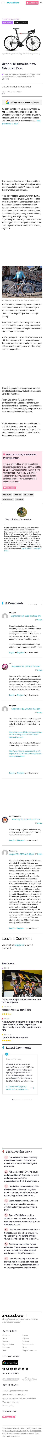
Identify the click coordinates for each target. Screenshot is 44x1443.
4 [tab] (18, 1099)
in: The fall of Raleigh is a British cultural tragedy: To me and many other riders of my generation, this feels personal (17, 1088)
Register (20, 653)
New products (20, 22)
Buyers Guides (8, 1345)
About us (6, 1336)
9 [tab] (29, 1099)
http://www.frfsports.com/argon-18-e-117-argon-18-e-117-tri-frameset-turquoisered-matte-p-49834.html (25, 753)
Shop (25, 1347)
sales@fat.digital (29, 1398)
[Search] (41, 2)
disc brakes (28, 495)
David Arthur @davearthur (19, 519)
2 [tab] (14, 1099)
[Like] (36, 620)
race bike (19, 499)
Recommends (28, 1345)
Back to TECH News (11, 19)
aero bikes (7, 495)
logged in (19, 945)
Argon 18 (17, 495)
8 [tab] (27, 1099)
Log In (12, 653)
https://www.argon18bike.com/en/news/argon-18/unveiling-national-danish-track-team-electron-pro (25, 734)
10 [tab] (31, 1099)
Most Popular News (19, 1151)
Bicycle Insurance (30, 1350)
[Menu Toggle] (3, 3)
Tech (4, 1350)
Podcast (26, 1342)
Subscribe (33, 3)
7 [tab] (25, 1099)
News (4, 1339)
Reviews (5, 1342)
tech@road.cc (20, 1394)
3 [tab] (16, 1099)
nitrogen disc (8, 499)
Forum (25, 1336)
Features (6, 1347)
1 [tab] (12, 1099)
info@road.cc (22, 1391)
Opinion (26, 1339)
